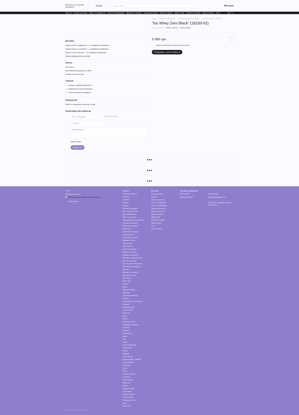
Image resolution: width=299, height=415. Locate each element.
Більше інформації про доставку (77, 56)
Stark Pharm (127, 278)
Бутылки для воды (129, 261)
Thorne (125, 371)
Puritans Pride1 (128, 310)
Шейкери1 (126, 304)
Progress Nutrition (129, 394)
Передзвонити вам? (186, 197)
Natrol (125, 403)
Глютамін (126, 197)
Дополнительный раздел (131, 266)
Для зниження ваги (129, 214)
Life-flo (125, 368)
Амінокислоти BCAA (130, 194)
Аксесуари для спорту (131, 237)
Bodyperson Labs (128, 307)
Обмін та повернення (97, 13)
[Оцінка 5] (99, 141)
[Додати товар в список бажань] (231, 39)
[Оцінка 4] (96, 141)
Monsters (126, 284)
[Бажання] (203, 6)
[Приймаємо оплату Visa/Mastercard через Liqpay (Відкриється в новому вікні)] (82, 197)
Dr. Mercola (126, 377)
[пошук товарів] (195, 6)
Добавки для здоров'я (130, 255)
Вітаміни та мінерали (130, 208)
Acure (218, 13)
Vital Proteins (127, 391)
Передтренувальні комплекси (133, 220)
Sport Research (128, 380)
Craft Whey (126, 365)
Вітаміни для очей (129, 400)
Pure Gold (126, 313)
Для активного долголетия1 (132, 301)
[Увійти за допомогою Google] (124, 116)
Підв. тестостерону (129, 217)
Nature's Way (179, 13)
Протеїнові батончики (130, 226)
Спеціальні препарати (130, 223)
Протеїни (126, 200)
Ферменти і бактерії (129, 252)
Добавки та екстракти (130, 272)
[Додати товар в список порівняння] (225, 39)
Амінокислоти (127, 243)
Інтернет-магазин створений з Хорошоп (77, 410)
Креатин (125, 205)
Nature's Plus (127, 348)
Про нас (68, 13)
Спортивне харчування (131, 324)
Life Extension (127, 356)
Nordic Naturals (156, 229)
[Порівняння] (209, 6)
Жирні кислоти (128, 246)
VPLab (125, 319)
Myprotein (126, 269)
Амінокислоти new (129, 322)
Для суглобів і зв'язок (130, 211)
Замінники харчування (130, 232)
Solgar (125, 336)
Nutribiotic (126, 354)
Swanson (126, 298)
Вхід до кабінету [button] (157, 194)
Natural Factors (208, 13)
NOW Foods (127, 281)
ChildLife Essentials (193, 13)
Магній (125, 351)
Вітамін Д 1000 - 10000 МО (132, 359)
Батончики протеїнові (130, 295)
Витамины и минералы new (132, 258)
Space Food (127, 406)
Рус (232, 13)
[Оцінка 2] (88, 141)
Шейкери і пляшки (129, 240)
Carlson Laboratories (130, 345)
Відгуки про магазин (134, 13)
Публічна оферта (166, 13)
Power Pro (126, 327)
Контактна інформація (116, 13)
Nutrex (125, 316)
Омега (125, 287)
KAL (124, 339)
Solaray (125, 342)
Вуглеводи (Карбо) (129, 249)
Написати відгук (185, 28)
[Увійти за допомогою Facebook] (120, 116)
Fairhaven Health (128, 388)
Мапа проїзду (212, 205)
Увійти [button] (158, 45)
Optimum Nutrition (129, 290)
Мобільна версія (73, 201)
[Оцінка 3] (92, 141)
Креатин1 (126, 330)
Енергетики (127, 229)
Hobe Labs (126, 383)
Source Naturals (128, 362)
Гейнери (125, 203)
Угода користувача (151, 13)
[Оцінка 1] (85, 141)
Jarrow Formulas (128, 397)
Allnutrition (126, 293)
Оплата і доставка (80, 13)
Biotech (125, 386)
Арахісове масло (129, 235)
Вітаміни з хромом (129, 374)
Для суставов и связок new (132, 263)
